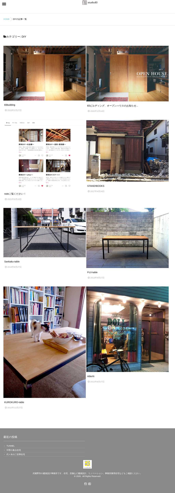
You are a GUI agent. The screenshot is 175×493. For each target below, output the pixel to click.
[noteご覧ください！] (44, 154)
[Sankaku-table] (44, 232)
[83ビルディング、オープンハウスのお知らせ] (127, 73)
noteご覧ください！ (15, 193)
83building (9, 104)
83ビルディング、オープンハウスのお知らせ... (112, 105)
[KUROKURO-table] (44, 342)
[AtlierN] (127, 329)
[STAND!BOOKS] (127, 151)
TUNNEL (10, 446)
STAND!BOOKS (95, 186)
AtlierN (90, 376)
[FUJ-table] (127, 238)
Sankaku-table (12, 261)
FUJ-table (92, 272)
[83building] (44, 73)
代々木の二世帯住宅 (15, 454)
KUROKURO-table (14, 402)
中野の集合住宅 (13, 450)
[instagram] (85, 484)
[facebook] (89, 484)
